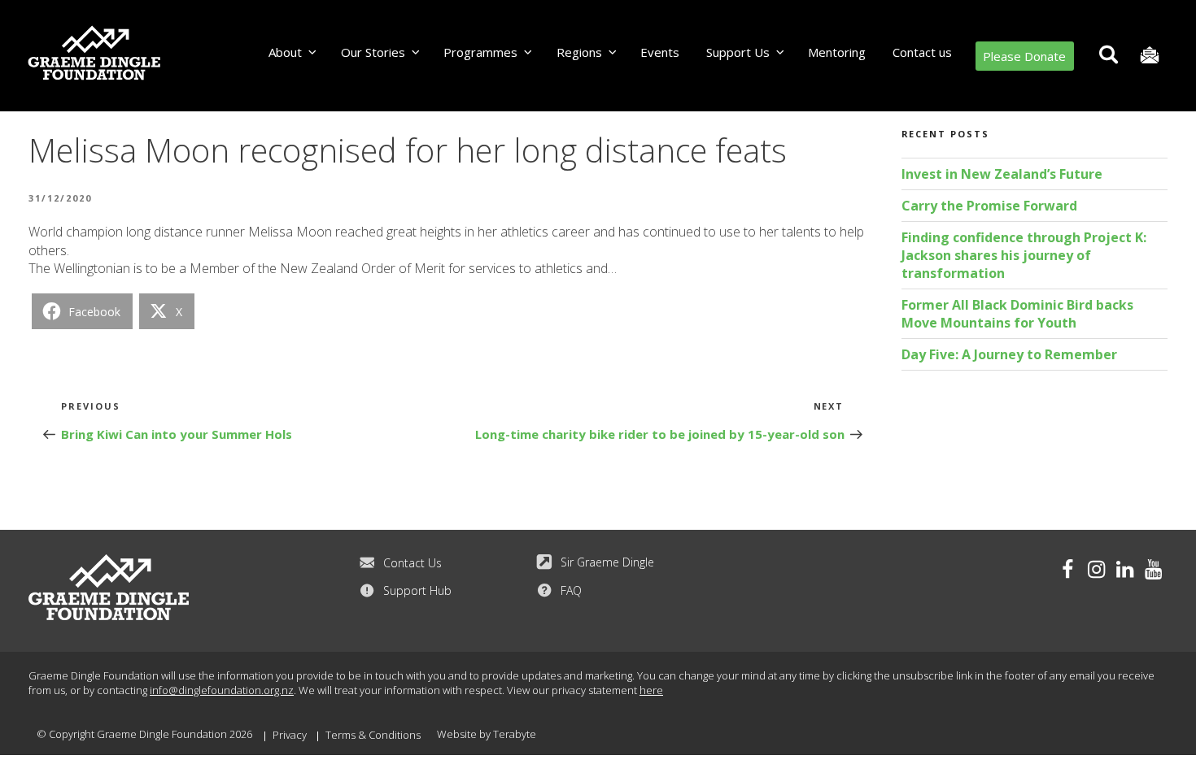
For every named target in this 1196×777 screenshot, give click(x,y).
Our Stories (373, 52)
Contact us (922, 52)
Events (659, 52)
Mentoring (837, 52)
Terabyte (514, 734)
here (651, 690)
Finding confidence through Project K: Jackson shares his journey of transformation (1023, 255)
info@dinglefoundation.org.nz (222, 690)
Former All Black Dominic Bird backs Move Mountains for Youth (1017, 314)
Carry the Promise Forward (989, 206)
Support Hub (417, 590)
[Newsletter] (1149, 55)
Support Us (738, 52)
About (285, 52)
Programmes (480, 52)
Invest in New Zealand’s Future (1001, 174)
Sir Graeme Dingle (607, 562)
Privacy (290, 734)
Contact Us (412, 563)
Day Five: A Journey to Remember (1009, 354)
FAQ (571, 590)
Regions (579, 52)
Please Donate (1024, 56)
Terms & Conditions (373, 734)
